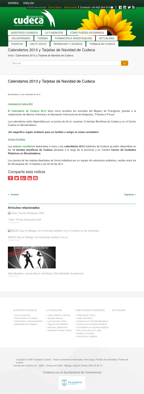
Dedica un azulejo (85, 333)
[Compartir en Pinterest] (35, 178)
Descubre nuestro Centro (60, 330)
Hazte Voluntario (85, 318)
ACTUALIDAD (106, 38)
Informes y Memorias (57, 327)
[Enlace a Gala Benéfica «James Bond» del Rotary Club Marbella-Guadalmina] (70, 257)
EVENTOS (17, 44)
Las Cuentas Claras (57, 320)
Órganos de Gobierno (58, 323)
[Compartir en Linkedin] (29, 178)
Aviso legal (89, 359)
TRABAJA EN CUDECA (102, 44)
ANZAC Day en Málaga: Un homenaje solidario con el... (39, 237)
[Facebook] (120, 7)
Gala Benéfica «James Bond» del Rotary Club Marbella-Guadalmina (46, 273)
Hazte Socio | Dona (86, 315)
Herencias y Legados (87, 336)
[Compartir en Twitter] (16, 178)
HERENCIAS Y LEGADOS (68, 44)
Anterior (13, 194)
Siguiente (130, 194)
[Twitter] (129, 7)
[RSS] (133, 7)
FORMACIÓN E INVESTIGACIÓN (73, 38)
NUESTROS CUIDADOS (24, 32)
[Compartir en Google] (23, 178)
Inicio (11, 55)
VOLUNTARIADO (20, 38)
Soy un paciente (22, 315)
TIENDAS (42, 38)
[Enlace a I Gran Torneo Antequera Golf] (70, 213)
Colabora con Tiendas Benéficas (92, 320)
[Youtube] (124, 7)
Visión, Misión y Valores (59, 315)
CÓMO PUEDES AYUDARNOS (87, 32)
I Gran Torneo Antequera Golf (24, 219)
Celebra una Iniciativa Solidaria (92, 323)
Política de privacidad (106, 359)
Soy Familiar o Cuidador (26, 318)
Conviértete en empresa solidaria (93, 327)
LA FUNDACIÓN (54, 32)
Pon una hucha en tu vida (89, 330)
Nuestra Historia (55, 318)
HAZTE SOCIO (38, 44)
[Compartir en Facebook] (10, 178)
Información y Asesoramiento (28, 320)
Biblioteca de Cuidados (26, 323)
